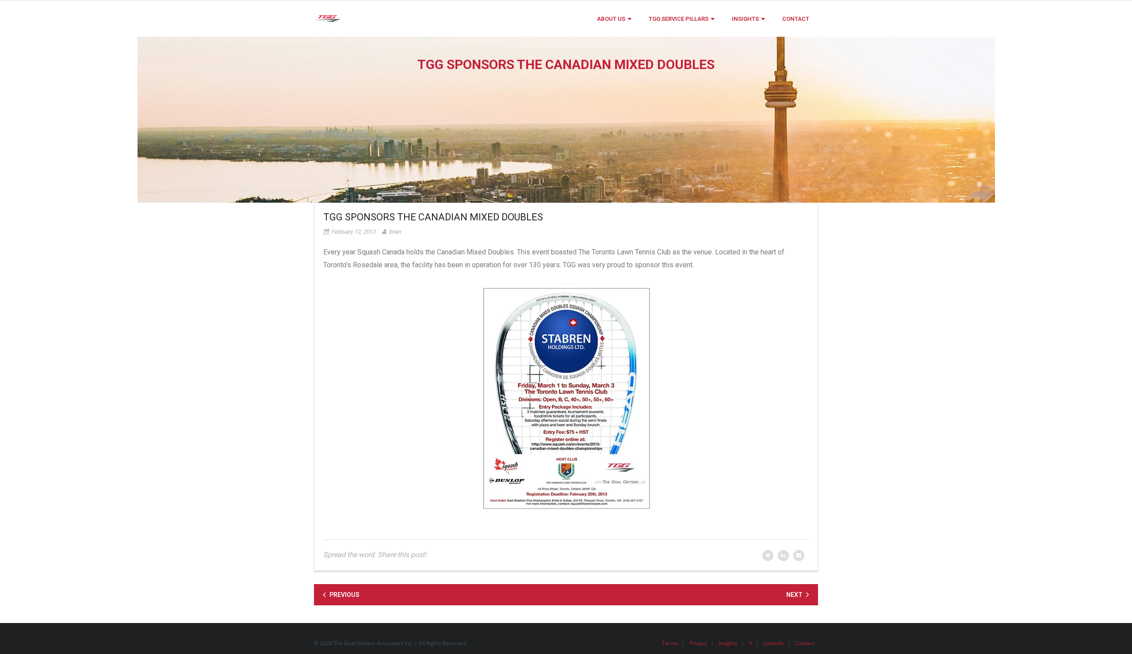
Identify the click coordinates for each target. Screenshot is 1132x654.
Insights (728, 643)
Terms (670, 643)
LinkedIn (774, 643)
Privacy (698, 643)
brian (395, 231)
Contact (805, 643)
